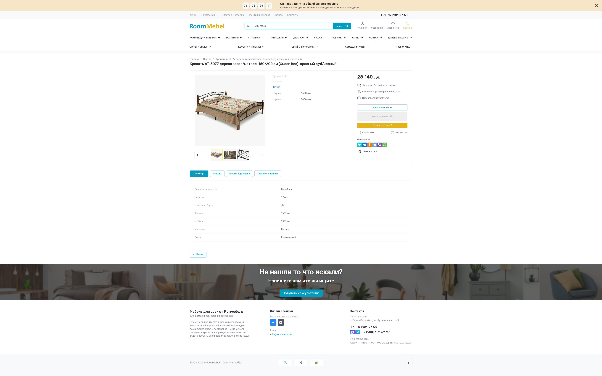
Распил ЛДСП (404, 46)
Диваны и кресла (398, 37)
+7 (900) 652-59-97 (376, 332)
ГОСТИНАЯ (232, 37)
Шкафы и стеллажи (303, 46)
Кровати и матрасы (249, 46)
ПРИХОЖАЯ (276, 37)
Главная (194, 59)
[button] (248, 26)
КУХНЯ (318, 37)
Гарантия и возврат (259, 15)
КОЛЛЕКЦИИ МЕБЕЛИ (203, 37)
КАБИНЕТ (337, 37)
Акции (193, 15)
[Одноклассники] (369, 145)
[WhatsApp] (384, 145)
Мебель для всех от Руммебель (216, 311)
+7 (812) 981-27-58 (363, 327)
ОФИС (355, 37)
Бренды (278, 15)
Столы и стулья (198, 46)
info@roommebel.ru (281, 334)
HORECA (373, 37)
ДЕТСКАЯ (298, 37)
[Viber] (379, 145)
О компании (208, 15)
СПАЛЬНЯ (254, 37)
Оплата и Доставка (233, 15)
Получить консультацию (301, 293)
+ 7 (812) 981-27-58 (394, 15)
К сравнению (368, 132)
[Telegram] (374, 145)
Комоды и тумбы (355, 46)
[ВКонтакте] (364, 145)
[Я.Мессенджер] (359, 145)
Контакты (292, 15)
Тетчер (276, 87)
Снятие (207, 59)
